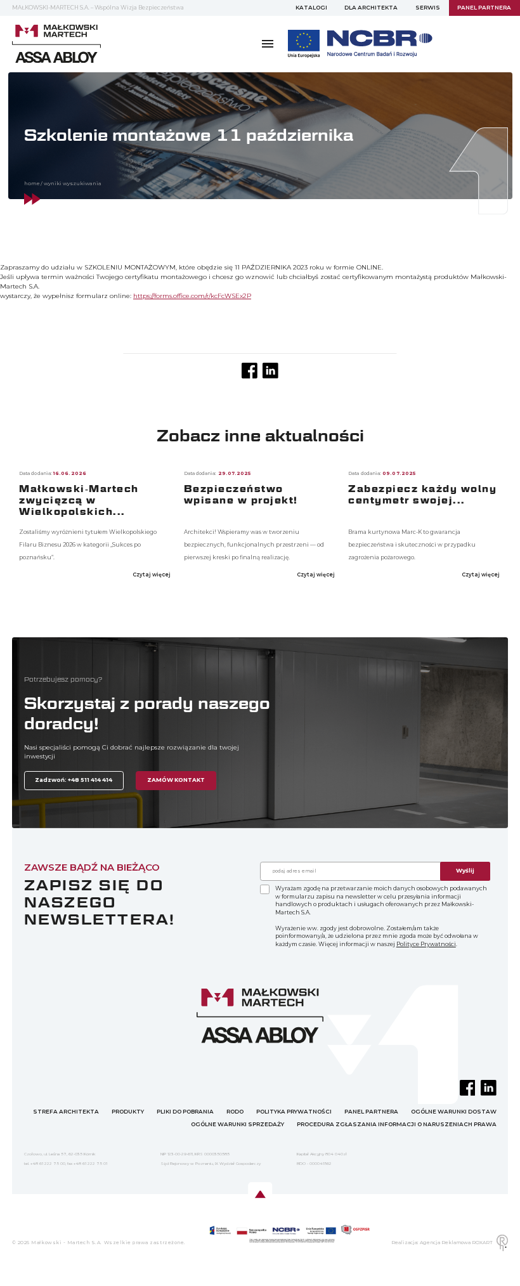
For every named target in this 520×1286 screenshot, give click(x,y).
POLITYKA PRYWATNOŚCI (294, 1111)
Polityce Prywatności (426, 944)
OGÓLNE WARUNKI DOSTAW (454, 1111)
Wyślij (465, 870)
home (32, 183)
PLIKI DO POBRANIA (185, 1111)
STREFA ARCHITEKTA (66, 1111)
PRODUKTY (128, 1111)
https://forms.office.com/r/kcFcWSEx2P (192, 296)
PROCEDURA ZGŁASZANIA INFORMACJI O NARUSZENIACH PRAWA (397, 1124)
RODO (235, 1111)
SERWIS (427, 7)
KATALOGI (311, 7)
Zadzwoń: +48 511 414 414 (73, 780)
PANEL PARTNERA (371, 1111)
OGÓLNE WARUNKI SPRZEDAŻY (237, 1124)
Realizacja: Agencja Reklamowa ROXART (442, 1242)
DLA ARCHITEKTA (371, 7)
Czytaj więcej (152, 574)
